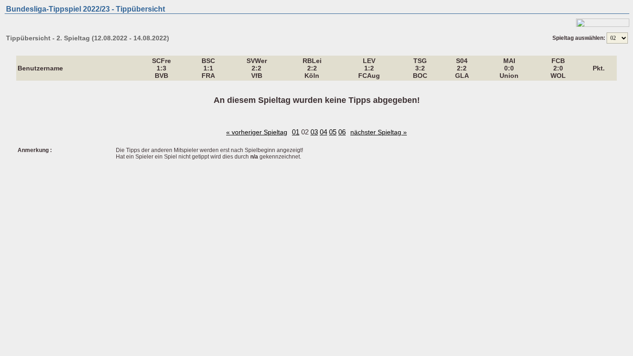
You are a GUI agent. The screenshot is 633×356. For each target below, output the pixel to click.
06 (342, 132)
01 (295, 132)
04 (323, 132)
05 (332, 132)
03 (314, 132)
